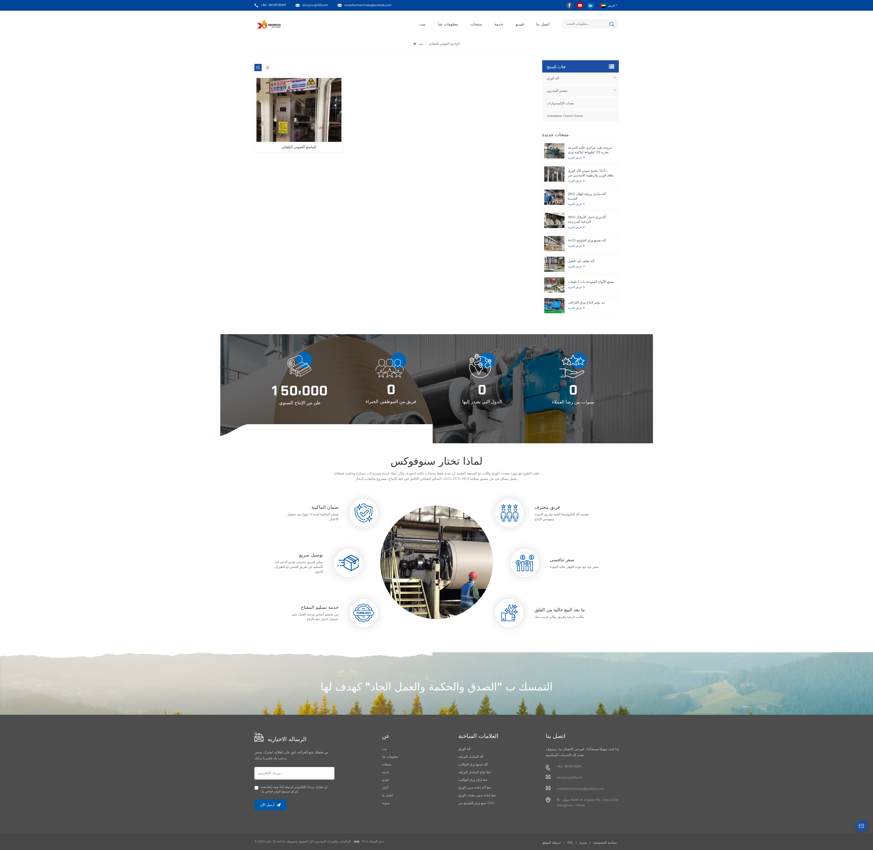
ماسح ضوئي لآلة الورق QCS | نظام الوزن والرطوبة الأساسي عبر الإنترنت (591, 173)
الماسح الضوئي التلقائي (298, 146)
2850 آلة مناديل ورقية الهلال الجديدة (587, 196)
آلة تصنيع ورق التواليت (473, 764)
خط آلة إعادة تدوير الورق (475, 787)
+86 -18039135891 (273, 5)
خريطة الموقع (552, 842)
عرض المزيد (575, 246)
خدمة (498, 23)
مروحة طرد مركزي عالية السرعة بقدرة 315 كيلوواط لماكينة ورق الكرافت (590, 150)
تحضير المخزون (557, 91)
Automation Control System (565, 116)
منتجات (476, 23)
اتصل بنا (542, 23)
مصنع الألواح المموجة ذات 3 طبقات (591, 281)
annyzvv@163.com (315, 5)
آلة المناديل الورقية (470, 756)
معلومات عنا (448, 23)
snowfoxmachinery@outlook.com (367, 5)
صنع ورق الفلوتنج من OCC (476, 803)
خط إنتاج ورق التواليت (473, 780)
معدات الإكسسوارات (560, 103)
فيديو (520, 23)
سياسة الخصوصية (605, 842)
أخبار (385, 787)
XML (570, 842)
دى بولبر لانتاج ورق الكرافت (586, 302)
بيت (422, 23)
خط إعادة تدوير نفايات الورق (477, 795)
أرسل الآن (267, 805)
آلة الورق (553, 78)
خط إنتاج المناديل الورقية (474, 772)
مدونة (386, 803)
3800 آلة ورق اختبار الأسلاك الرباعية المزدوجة (587, 219)
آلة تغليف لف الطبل (581, 261)
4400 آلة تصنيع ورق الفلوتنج (587, 240)
